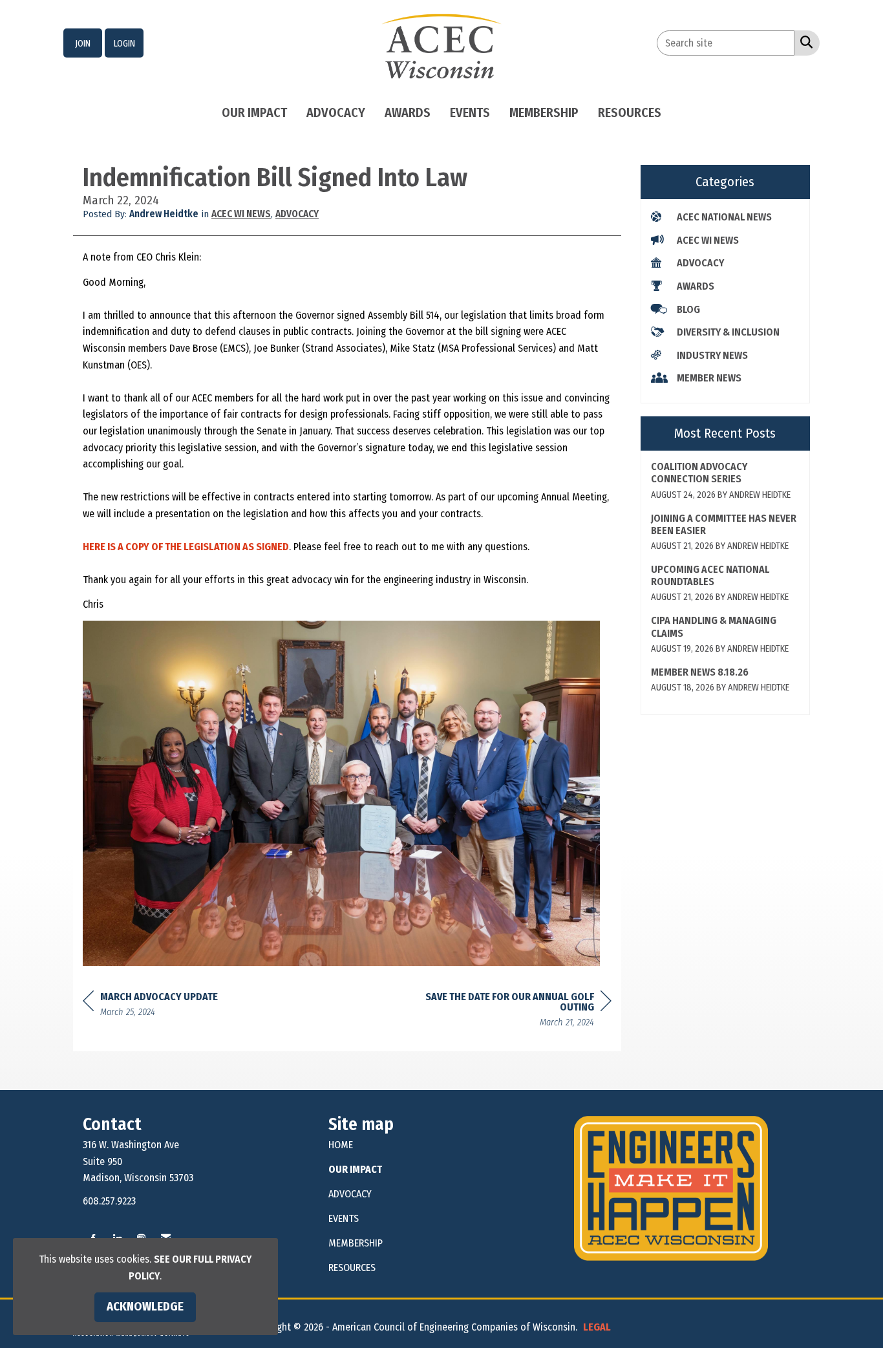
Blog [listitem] (688, 309)
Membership (544, 112)
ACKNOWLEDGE (145, 1307)
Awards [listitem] (695, 286)
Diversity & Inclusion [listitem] (728, 332)
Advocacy (335, 112)
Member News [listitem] (709, 378)
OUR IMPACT (355, 1169)
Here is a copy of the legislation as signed (186, 546)
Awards (408, 112)
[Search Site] (803, 42)
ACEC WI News (241, 214)
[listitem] (82, 43)
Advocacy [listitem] (700, 263)
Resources (629, 112)
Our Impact (254, 112)
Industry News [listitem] (712, 355)
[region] (515, 1011)
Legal (597, 1327)
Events (470, 112)
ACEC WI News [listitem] (708, 240)
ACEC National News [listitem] (724, 217)
